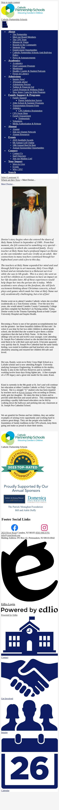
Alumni (16, 129)
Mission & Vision (20, 42)
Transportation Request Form (26, 105)
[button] (12, 31)
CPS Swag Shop (20, 113)
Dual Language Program (24, 66)
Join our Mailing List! (22, 158)
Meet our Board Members (24, 37)
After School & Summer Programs (28, 103)
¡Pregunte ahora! (20, 82)
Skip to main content (10, 2)
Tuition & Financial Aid (23, 87)
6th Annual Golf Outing (23, 142)
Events (16, 167)
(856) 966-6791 (43, 533)
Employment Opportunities (25, 50)
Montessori (18, 68)
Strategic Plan (19, 47)
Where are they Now (10, 180)
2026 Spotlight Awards (23, 140)
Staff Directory (19, 156)
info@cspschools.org (10, 535)
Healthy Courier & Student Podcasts (29, 71)
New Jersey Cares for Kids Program (29, 92)
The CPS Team (19, 39)
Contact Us (18, 153)
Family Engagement (22, 116)
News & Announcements (24, 57)
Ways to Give (19, 164)
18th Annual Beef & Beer (24, 145)
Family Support (20, 98)
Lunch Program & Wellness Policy (28, 89)
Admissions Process (22, 84)
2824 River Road (9, 533)
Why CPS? (18, 169)
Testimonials (24, 118)
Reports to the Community (25, 45)
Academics (18, 63)
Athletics (17, 108)
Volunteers (17, 121)
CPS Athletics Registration (30, 110)
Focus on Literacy (21, 73)
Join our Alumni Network (24, 132)
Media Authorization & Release (27, 123)
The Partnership (20, 34)
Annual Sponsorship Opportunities (28, 148)
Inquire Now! (19, 79)
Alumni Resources (21, 134)
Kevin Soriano (25, 392)
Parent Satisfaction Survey (30, 100)
